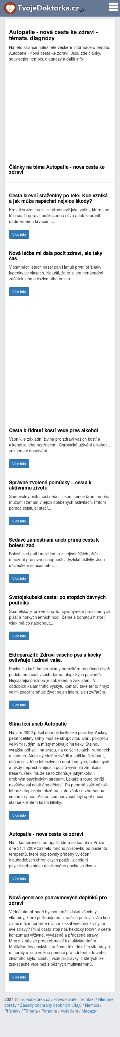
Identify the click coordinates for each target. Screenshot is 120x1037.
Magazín (90, 1011)
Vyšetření (69, 1011)
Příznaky (12, 1011)
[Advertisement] (60, 113)
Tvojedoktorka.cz (34, 999)
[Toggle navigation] (112, 5)
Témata (31, 1011)
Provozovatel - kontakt (74, 999)
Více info (19, 234)
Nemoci (92, 1005)
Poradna (49, 1011)
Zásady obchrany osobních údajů (51, 1005)
